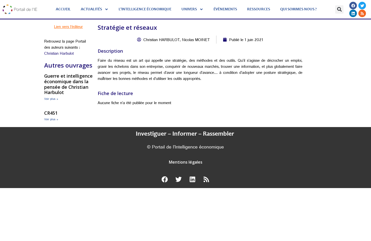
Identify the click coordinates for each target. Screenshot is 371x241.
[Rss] (362, 13)
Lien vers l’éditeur (68, 27)
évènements (225, 9)
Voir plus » (51, 99)
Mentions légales (185, 162)
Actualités (91, 9)
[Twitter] (362, 5)
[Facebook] (353, 5)
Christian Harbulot (59, 54)
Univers (189, 9)
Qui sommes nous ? (298, 9)
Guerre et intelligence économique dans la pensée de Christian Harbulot (68, 84)
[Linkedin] (353, 13)
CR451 (51, 113)
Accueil (63, 9)
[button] (339, 9)
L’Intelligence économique (145, 9)
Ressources (258, 9)
